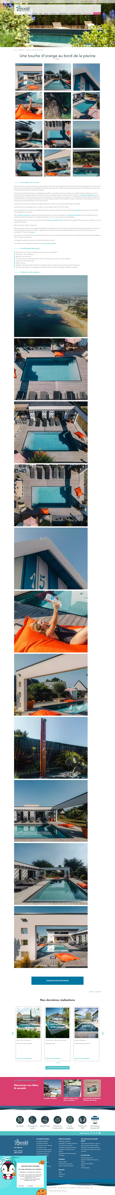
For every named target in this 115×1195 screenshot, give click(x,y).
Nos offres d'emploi (87, 1163)
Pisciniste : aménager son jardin (91, 1147)
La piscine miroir (42, 1147)
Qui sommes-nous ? (87, 1157)
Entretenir (62, 1159)
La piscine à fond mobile (44, 1151)
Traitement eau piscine (66, 1164)
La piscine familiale (42, 1141)
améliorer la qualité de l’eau (55, 220)
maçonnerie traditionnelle (87, 195)
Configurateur (86, 1167)
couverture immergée (73, 215)
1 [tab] (55, 1062)
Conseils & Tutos (75, 13)
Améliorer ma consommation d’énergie (67, 1154)
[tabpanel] (28, 1033)
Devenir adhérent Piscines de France (89, 1160)
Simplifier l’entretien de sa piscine (66, 1150)
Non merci (21, 1186)
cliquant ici (32, 232)
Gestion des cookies (83, 1187)
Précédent (12, 1034)
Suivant (102, 1034)
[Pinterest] (97, 1133)
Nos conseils (63, 1162)
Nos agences (87, 13)
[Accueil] (23, 8)
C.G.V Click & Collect (51, 1187)
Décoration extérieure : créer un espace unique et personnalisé (90, 1144)
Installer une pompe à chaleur (68, 1147)
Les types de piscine (42, 1139)
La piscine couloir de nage (44, 1145)
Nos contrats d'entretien (67, 1166)
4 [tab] (59, 1062)
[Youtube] (99, 1133)
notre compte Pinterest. (49, 243)
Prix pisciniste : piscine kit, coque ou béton (91, 1150)
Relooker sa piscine (65, 1141)
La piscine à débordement (44, 1149)
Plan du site (63, 1187)
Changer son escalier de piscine (69, 1143)
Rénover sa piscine (65, 1139)
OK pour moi (39, 1186)
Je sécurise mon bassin (66, 1145)
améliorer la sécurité (23, 215)
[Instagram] (94, 1133)
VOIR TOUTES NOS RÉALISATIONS (57, 1068)
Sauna (61, 1176)
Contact (97, 13)
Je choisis (30, 1186)
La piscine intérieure (43, 1153)
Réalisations (63, 13)
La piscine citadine (42, 1143)
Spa (61, 1172)
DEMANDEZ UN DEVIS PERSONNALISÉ (57, 980)
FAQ (83, 1165)
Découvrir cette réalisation (24, 1058)
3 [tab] (58, 1062)
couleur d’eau (77, 210)
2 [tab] (56, 1062)
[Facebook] (92, 1133)
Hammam (62, 1174)
